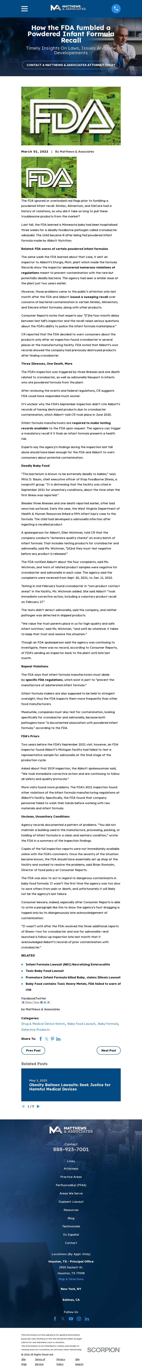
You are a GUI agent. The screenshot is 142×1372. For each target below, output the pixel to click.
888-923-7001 (71, 1149)
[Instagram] (79, 1319)
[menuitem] (26, 1362)
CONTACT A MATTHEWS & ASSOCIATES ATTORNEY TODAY (71, 65)
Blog (71, 1218)
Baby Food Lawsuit (81, 1023)
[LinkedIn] (87, 1319)
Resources (71, 1210)
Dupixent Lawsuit (71, 1201)
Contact (71, 1243)
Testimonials (71, 1226)
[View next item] (38, 1106)
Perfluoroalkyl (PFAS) (71, 1185)
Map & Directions (71, 1279)
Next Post (108, 1050)
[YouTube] (71, 1319)
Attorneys (71, 1168)
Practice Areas (71, 1177)
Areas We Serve (71, 1193)
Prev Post (33, 1050)
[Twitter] (63, 1319)
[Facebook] (55, 1319)
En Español (71, 1234)
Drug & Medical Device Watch (43, 1023)
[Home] (68, 8)
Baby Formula (108, 1023)
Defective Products (35, 1029)
